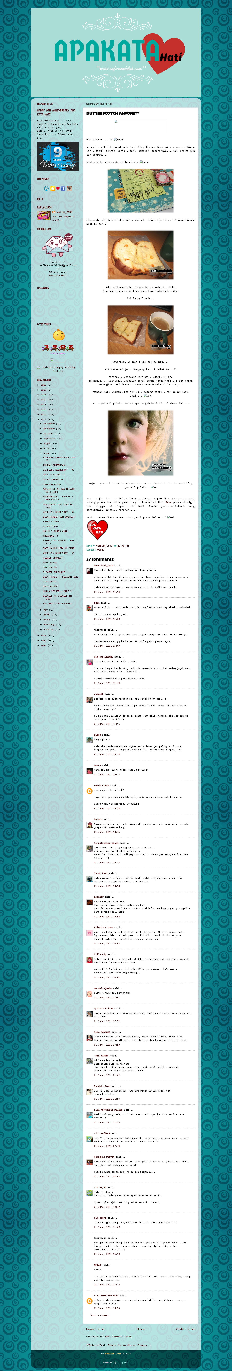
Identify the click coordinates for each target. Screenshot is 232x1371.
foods (100, 550)
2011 (44, 419)
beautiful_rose (103, 565)
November (50, 429)
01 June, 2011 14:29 (107, 775)
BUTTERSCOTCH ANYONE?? (57, 603)
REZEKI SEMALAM (52, 558)
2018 (44, 385)
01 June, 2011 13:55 (107, 724)
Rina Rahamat (102, 1032)
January (49, 629)
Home (140, 1329)
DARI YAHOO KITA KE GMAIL (59, 548)
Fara (168, 502)
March (48, 620)
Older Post (185, 1329)
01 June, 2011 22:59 (107, 1099)
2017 (44, 390)
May (46, 610)
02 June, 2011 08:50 (107, 1176)
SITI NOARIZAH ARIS (106, 1295)
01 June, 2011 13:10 (107, 683)
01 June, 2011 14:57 (107, 916)
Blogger (123, 1362)
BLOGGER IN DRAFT (54, 572)
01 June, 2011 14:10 (107, 754)
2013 (44, 410)
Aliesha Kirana (103, 927)
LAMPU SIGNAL (51, 521)
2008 (44, 645)
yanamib (99, 694)
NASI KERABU (50, 586)
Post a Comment (100, 1315)
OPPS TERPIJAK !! (54, 475)
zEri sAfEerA (102, 1133)
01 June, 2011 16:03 (107, 943)
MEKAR (97, 1265)
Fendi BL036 (101, 785)
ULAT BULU (49, 582)
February (50, 624)
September (50, 438)
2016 (44, 395)
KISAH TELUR (50, 526)
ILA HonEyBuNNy (103, 657)
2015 (44, 400)
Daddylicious (102, 1086)
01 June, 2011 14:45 (107, 832)
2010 (44, 635)
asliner (99, 897)
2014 (44, 405)
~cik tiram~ (101, 1056)
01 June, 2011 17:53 (107, 1045)
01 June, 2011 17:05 (107, 998)
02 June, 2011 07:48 (107, 1146)
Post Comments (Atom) (118, 1337)
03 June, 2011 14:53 (107, 1308)
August (48, 443)
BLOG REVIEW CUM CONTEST (58, 517)
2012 (44, 414)
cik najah (100, 1187)
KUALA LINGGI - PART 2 (57, 591)
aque (97, 603)
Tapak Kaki (101, 873)
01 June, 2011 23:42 (107, 1122)
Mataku (98, 819)
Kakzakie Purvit (104, 1157)
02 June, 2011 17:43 (107, 1284)
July (47, 448)
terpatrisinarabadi (106, 843)
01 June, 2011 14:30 (107, 808)
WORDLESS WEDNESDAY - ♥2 (58, 512)
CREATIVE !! (50, 536)
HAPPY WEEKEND (52, 484)
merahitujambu (103, 988)
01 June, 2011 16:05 (107, 977)
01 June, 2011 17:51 (107, 1021)
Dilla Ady (100, 954)
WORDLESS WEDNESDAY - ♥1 (58, 553)
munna (97, 765)
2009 (44, 640)
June (47, 453)
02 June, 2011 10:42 (107, 1207)
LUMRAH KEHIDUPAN (54, 465)
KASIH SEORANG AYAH (55, 531)
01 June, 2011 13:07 (107, 646)
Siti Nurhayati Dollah (108, 1110)
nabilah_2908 (64, 212)
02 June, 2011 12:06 (107, 1227)
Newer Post (95, 1329)
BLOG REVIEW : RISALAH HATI (60, 577)
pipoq (97, 735)
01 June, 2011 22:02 (107, 1075)
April (48, 615)
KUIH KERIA (50, 563)
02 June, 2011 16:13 (107, 1254)
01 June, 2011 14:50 (107, 886)
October (49, 433)
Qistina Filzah (103, 1008)
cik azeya (100, 1218)
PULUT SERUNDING (53, 479)
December (50, 424)
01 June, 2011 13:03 (107, 619)
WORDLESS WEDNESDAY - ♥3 (58, 470)
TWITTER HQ (50, 567)
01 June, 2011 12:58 (107, 592)
